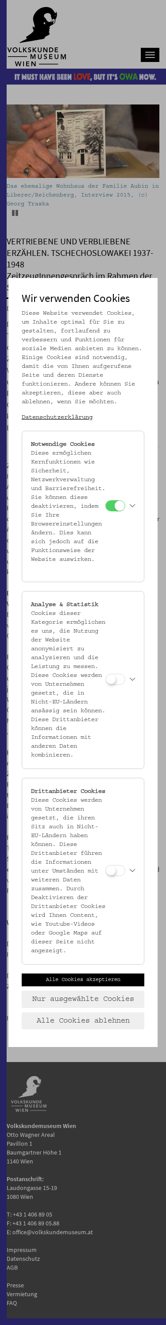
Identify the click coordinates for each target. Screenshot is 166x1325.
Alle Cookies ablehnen (83, 1021)
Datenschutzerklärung (57, 417)
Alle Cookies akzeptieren (83, 979)
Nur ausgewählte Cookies (83, 999)
